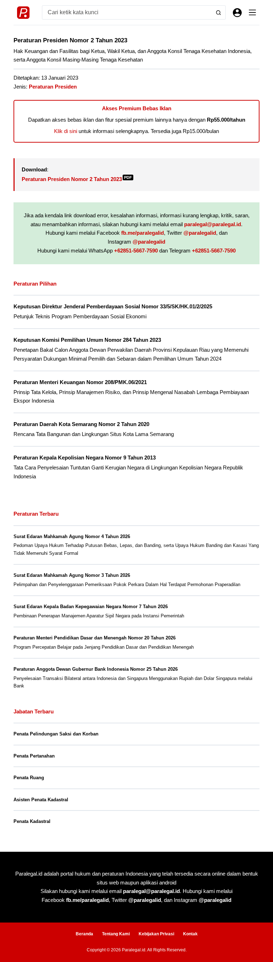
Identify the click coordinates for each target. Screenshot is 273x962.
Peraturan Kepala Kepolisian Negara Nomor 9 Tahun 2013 (85, 458)
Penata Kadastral (32, 821)
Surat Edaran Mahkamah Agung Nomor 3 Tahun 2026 (72, 575)
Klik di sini (65, 131)
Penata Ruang (29, 777)
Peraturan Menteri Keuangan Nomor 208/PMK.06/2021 (80, 382)
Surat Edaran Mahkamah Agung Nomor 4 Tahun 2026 (72, 536)
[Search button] (218, 12)
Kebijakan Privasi (156, 933)
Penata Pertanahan (34, 756)
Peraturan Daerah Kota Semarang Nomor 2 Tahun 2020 (81, 424)
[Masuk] (237, 12)
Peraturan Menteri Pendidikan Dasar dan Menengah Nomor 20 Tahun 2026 (95, 638)
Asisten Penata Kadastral (41, 799)
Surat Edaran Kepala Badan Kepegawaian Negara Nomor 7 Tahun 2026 (91, 606)
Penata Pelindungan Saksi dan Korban (56, 734)
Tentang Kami (116, 933)
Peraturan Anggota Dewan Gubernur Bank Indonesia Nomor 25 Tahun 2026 (96, 669)
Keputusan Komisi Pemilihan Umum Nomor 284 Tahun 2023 (87, 340)
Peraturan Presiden (53, 87)
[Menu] (252, 12)
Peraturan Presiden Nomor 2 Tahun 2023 (77, 179)
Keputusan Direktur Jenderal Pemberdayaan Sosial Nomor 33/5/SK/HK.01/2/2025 (113, 306)
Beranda (84, 933)
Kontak (190, 933)
